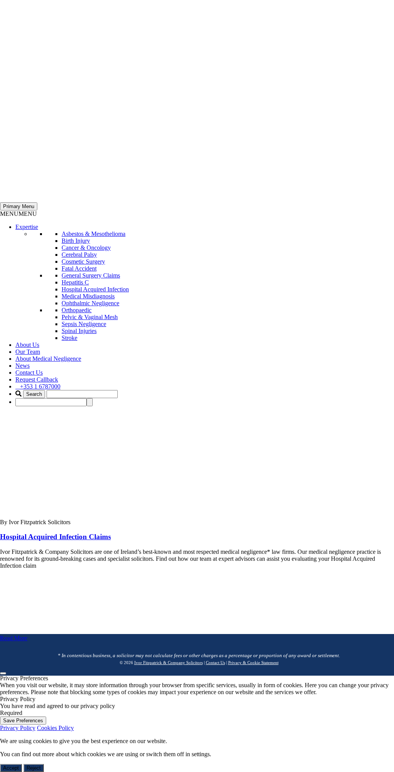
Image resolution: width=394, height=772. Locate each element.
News (22, 365)
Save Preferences (23, 720)
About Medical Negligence (48, 358)
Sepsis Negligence (84, 324)
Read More (13, 638)
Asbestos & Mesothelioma (93, 233)
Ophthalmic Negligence (90, 303)
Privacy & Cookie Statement (253, 663)
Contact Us (29, 372)
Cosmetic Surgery (83, 261)
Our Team (27, 351)
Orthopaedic (77, 310)
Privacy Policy (17, 728)
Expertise (26, 227)
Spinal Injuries (79, 331)
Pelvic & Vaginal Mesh (90, 317)
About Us (27, 344)
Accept (11, 768)
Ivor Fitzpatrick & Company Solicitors (168, 663)
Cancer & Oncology (86, 247)
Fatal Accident (79, 268)
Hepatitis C (75, 282)
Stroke (69, 338)
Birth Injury (76, 240)
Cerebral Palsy (79, 254)
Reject (34, 768)
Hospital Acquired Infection (95, 289)
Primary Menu (18, 206)
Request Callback (36, 379)
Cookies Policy (55, 728)
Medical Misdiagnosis (88, 296)
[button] (18, 213)
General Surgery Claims (91, 275)
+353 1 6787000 (40, 386)
